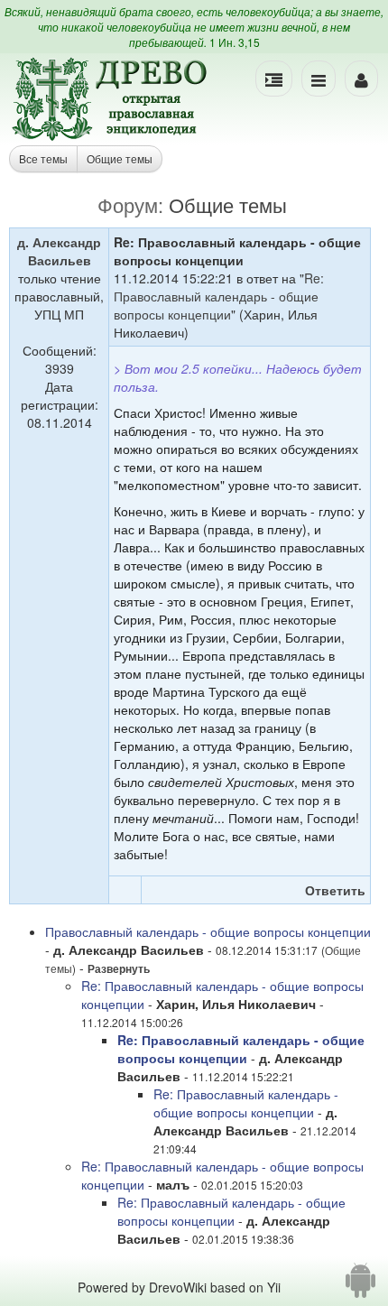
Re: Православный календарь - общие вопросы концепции (219, 296)
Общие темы (119, 158)
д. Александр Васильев (59, 251)
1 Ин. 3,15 (234, 42)
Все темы (43, 158)
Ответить (335, 890)
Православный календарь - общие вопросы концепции (208, 931)
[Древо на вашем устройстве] (360, 1287)
